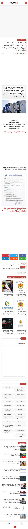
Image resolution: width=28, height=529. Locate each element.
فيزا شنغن (20, 409)
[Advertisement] (14, 22)
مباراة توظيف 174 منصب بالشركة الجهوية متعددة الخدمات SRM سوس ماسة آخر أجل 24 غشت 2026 (8, 315)
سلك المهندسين (20, 405)
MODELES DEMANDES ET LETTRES (8, 426)
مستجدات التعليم (7, 414)
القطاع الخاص (7, 387)
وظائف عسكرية (7, 421)
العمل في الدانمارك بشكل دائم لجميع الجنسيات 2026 (20, 389)
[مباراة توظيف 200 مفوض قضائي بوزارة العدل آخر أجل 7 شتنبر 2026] (20, 286)
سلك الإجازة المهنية (20, 401)
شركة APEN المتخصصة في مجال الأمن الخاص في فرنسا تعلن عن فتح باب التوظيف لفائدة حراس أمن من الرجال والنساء (11, 501)
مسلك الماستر (20, 418)
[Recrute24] (13, 527)
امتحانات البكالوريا (7, 394)
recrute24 (8, 523)
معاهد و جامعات (7, 418)
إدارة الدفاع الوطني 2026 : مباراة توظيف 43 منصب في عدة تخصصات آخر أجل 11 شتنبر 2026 (11, 478)
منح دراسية (20, 421)
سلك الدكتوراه (8, 401)
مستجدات (20, 414)
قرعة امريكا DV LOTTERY (7, 409)
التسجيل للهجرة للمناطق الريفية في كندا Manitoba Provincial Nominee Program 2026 (12, 448)
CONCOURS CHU (20, 425)
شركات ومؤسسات (7, 405)
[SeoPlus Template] (21, 524)
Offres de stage (20, 430)
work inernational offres (20, 435)
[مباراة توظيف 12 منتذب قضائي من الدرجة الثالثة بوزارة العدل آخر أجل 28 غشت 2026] (20, 304)
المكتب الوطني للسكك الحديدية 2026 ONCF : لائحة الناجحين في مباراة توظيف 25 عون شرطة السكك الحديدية (8, 333)
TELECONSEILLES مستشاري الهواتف (7, 431)
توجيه (20, 398)
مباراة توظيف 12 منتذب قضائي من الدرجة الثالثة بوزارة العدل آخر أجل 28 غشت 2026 (21, 315)
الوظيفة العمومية (21, 39)
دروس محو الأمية (7, 398)
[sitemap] (15, 527)
